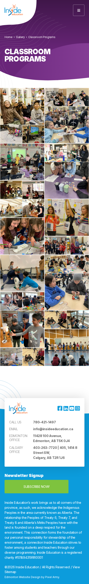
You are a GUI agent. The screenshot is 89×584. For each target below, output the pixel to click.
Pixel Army (52, 577)
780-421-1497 (44, 422)
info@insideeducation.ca (53, 429)
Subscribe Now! (37, 487)
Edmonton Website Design (22, 577)
